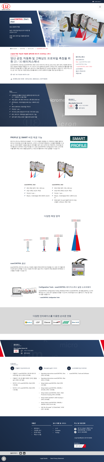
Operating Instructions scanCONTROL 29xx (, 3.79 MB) (53, 379)
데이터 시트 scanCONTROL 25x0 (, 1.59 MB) (24, 384)
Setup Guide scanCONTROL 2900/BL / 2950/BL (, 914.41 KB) (52, 403)
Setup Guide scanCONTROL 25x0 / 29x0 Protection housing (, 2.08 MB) (52, 394)
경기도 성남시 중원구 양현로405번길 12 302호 (85, 429)
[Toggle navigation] (100, 6)
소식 (56, 428)
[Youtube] (20, 453)
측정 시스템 (37, 434)
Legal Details (43, 458)
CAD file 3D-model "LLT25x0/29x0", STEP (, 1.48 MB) (52, 408)
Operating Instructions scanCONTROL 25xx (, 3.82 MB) (53, 374)
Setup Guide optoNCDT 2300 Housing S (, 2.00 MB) (52, 398)
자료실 (57, 432)
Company (57, 430)
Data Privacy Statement (57, 458)
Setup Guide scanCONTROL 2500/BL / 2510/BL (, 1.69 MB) (52, 389)
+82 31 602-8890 (83, 105)
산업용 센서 (37, 430)
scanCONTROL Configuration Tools (50, 297)
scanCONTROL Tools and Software (79, 373)
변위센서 (36, 428)
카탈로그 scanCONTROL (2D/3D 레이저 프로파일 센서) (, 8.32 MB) (24, 374)
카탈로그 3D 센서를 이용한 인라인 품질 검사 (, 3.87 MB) (25, 379)
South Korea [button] (97, 1)
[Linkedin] (24, 453)
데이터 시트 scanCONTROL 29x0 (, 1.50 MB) (24, 389)
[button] (4, 458)
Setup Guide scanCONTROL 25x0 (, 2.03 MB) (52, 384)
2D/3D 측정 (37, 432)
